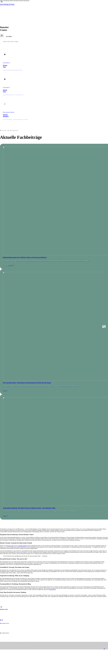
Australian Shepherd (22, 545)
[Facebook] (2, 620)
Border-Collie (10, 545)
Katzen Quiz (2, 627)
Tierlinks (2, 630)
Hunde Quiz (2, 626)
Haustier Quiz (3, 628)
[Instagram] (1, 620)
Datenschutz (2, 637)
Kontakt (1, 640)
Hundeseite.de (52, 589)
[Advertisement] (54, 12)
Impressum (2, 636)
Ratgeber (9, 36)
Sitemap (1, 638)
